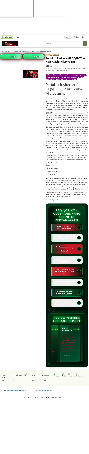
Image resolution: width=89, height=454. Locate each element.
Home (2, 51)
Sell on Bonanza (7, 37)
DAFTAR (37, 56)
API (3, 380)
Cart (83, 37)
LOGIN (13, 56)
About (4, 375)
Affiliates (5, 378)
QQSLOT (85, 115)
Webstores (45, 375)
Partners (34, 378)
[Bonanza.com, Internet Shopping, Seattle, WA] (72, 390)
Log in (68, 37)
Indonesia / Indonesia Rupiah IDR (15, 390)
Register (76, 37)
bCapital (44, 380)
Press (34, 380)
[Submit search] (85, 43)
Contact (14, 378)
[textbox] (64, 43)
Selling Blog (16, 375)
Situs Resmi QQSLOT (11, 51)
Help (17, 37)
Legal (33, 375)
